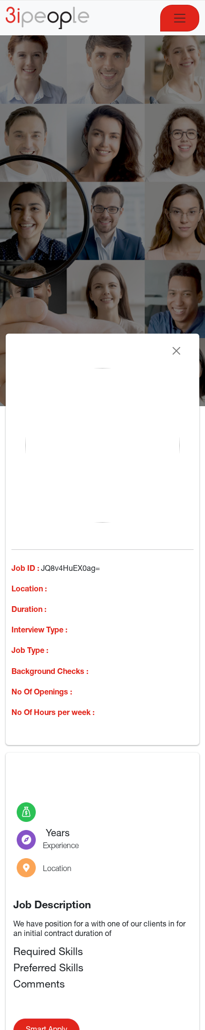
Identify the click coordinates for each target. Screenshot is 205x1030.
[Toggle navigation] (179, 18)
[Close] (176, 351)
